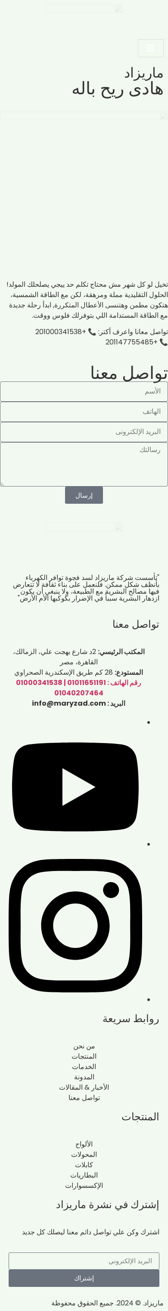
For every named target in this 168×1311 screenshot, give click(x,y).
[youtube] (75, 844)
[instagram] (75, 999)
